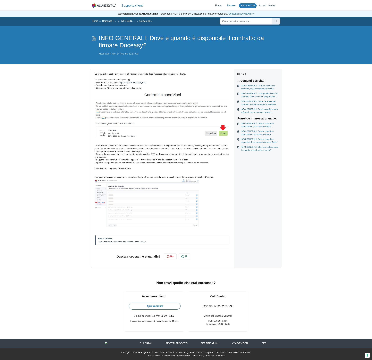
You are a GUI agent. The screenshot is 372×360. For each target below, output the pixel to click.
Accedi (262, 5)
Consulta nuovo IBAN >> (241, 13)
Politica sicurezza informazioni (161, 355)
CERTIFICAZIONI (210, 343)
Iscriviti (272, 5)
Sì (186, 256)
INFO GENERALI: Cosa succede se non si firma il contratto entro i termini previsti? (259, 111)
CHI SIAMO (146, 343)
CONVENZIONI (240, 343)
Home (218, 5)
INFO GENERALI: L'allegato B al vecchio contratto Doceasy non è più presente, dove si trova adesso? (259, 95)
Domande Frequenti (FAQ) (115, 21)
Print (243, 74)
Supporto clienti (132, 5)
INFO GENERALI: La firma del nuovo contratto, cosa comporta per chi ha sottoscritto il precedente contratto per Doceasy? (258, 87)
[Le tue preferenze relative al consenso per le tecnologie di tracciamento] (367, 355)
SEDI (264, 343)
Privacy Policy (183, 355)
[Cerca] (276, 21)
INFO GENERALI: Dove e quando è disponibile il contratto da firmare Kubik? (259, 140)
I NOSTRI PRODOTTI (176, 343)
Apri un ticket (154, 306)
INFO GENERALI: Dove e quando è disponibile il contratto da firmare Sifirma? (257, 125)
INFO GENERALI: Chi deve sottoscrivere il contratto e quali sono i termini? (259, 148)
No (172, 256)
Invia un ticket (248, 5)
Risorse (231, 5)
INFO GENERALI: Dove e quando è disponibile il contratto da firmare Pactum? (257, 133)
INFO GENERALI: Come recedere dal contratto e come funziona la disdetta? (258, 103)
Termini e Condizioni (215, 355)
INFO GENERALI (130, 21)
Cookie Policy (198, 355)
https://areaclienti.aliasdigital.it (132, 82)
